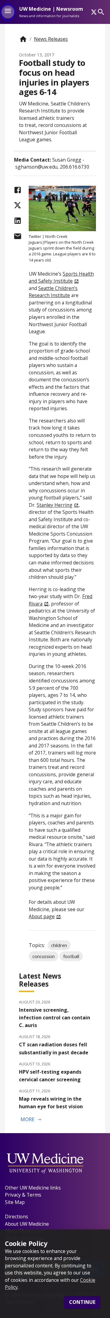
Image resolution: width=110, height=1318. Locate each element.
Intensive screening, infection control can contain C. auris (54, 1018)
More (31, 1119)
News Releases (51, 39)
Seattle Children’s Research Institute (53, 292)
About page (42, 916)
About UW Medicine (27, 1224)
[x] (93, 11)
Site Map (15, 1202)
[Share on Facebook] (17, 190)
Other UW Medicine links (33, 1187)
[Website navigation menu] (7, 12)
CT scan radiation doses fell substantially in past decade (53, 1048)
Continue (82, 1302)
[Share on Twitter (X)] (17, 205)
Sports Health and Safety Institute (61, 277)
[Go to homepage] (23, 39)
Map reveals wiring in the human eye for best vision (51, 1102)
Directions (16, 1216)
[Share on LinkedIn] (17, 220)
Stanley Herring (54, 505)
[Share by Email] (17, 236)
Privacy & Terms (23, 1194)
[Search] (101, 11)
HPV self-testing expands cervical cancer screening (50, 1075)
